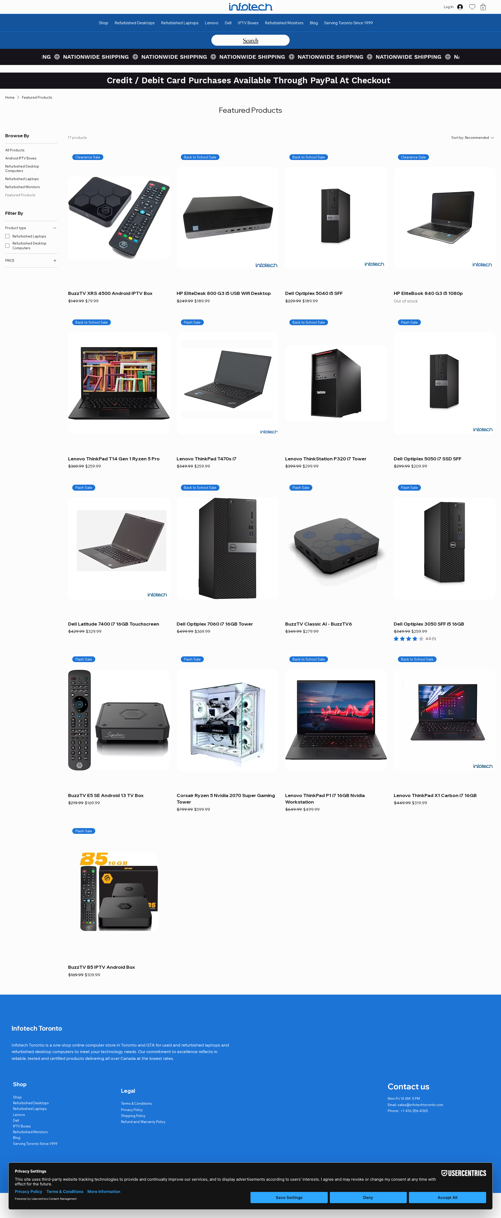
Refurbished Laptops (30, 1109)
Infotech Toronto (36, 1028)
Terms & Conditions (136, 1103)
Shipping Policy (133, 1116)
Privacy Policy (132, 1110)
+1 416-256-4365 (414, 1111)
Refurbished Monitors (30, 1132)
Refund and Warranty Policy (143, 1122)
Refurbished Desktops (31, 1103)
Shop (17, 1097)
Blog (16, 1138)
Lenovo (19, 1115)
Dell (16, 1120)
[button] (483, 7)
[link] (415, 638)
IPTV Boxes (22, 1126)
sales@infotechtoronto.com (420, 1105)
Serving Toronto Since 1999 (35, 1144)
